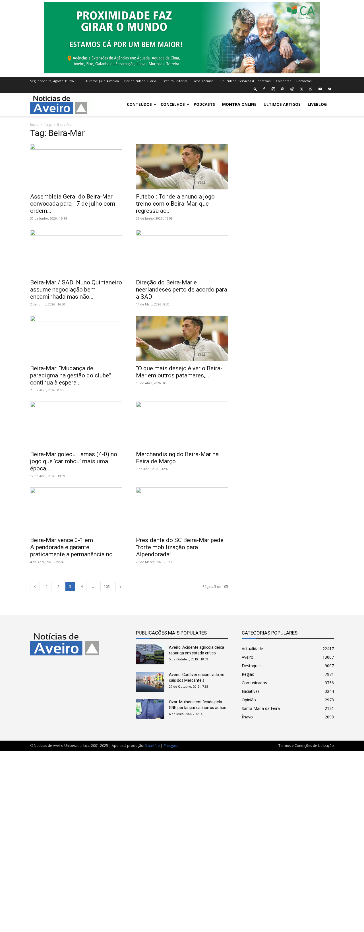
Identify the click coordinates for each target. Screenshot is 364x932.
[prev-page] (35, 586)
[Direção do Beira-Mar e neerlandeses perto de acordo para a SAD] (182, 252)
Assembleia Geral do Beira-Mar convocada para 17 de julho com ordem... (72, 203)
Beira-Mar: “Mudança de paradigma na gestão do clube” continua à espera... (70, 375)
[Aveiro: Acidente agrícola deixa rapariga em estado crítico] (150, 654)
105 (107, 586)
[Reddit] (292, 89)
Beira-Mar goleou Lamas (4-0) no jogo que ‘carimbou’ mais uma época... (73, 461)
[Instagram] (273, 89)
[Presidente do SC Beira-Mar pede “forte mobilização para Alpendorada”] (182, 510)
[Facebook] (264, 89)
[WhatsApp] (311, 89)
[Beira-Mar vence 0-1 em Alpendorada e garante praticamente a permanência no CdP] (76, 510)
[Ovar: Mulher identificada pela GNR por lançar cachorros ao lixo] (150, 709)
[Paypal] (282, 89)
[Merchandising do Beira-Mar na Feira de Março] (182, 424)
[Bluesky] (329, 89)
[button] (255, 89)
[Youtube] (320, 89)
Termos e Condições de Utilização (306, 745)
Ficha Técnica (203, 81)
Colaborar (283, 81)
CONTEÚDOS (139, 104)
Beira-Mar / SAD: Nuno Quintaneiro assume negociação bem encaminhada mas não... (76, 289)
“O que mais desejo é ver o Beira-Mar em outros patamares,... (179, 372)
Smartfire (152, 745)
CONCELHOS (173, 104)
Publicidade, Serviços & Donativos (244, 81)
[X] (301, 89)
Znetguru (171, 745)
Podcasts (204, 104)
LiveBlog (317, 104)
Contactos (303, 81)
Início (34, 124)
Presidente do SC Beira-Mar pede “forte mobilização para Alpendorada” (180, 547)
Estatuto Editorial (174, 81)
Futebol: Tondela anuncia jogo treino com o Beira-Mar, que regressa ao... (175, 203)
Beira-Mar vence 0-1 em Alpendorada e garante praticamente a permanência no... (73, 547)
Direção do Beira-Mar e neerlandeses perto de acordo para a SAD (181, 289)
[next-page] (120, 586)
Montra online (239, 104)
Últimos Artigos (282, 104)
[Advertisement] (182, 838)
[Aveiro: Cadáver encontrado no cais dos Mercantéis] (150, 682)
